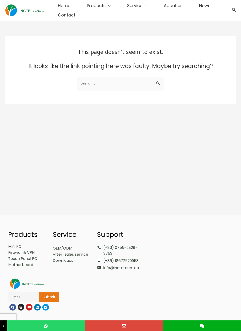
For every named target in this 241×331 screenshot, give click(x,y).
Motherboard (20, 264)
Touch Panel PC (22, 258)
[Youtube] (29, 307)
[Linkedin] (37, 307)
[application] (108, 5)
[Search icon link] (234, 10)
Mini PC (14, 246)
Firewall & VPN (21, 252)
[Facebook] (12, 307)
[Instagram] (21, 307)
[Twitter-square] (45, 307)
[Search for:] (120, 83)
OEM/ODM (62, 248)
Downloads (63, 260)
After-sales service (70, 254)
